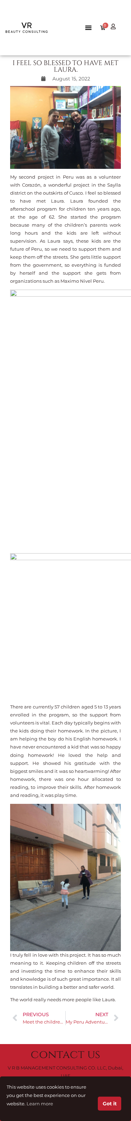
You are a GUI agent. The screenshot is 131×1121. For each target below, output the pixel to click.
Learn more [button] (40, 1103)
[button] (88, 27)
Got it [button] (110, 1103)
